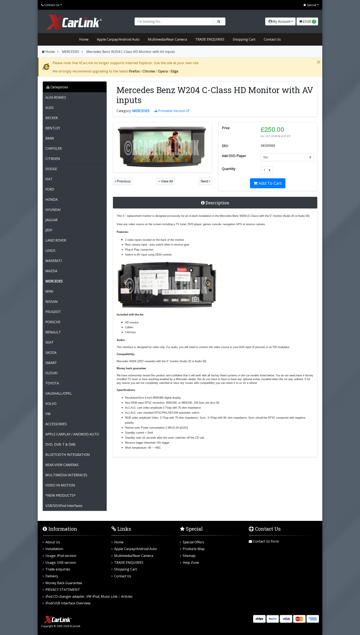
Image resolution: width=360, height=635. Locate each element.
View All (166, 181)
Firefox (134, 71)
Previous (123, 181)
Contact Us (51, 5)
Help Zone (191, 562)
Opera (163, 71)
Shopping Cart (244, 39)
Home (84, 39)
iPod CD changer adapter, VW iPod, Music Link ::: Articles (88, 596)
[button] (280, 21)
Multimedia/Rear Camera (167, 39)
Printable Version (171, 111)
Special (311, 5)
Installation (54, 548)
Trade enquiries (57, 569)
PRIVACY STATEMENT (62, 589)
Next (205, 181)
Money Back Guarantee (63, 583)
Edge (174, 71)
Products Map (194, 548)
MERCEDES (70, 51)
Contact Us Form (265, 541)
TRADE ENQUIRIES (209, 39)
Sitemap (189, 555)
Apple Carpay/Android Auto (118, 39)
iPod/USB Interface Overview (67, 603)
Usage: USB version (60, 562)
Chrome (148, 71)
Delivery (51, 576)
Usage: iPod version (60, 555)
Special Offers (193, 542)
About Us (52, 542)
